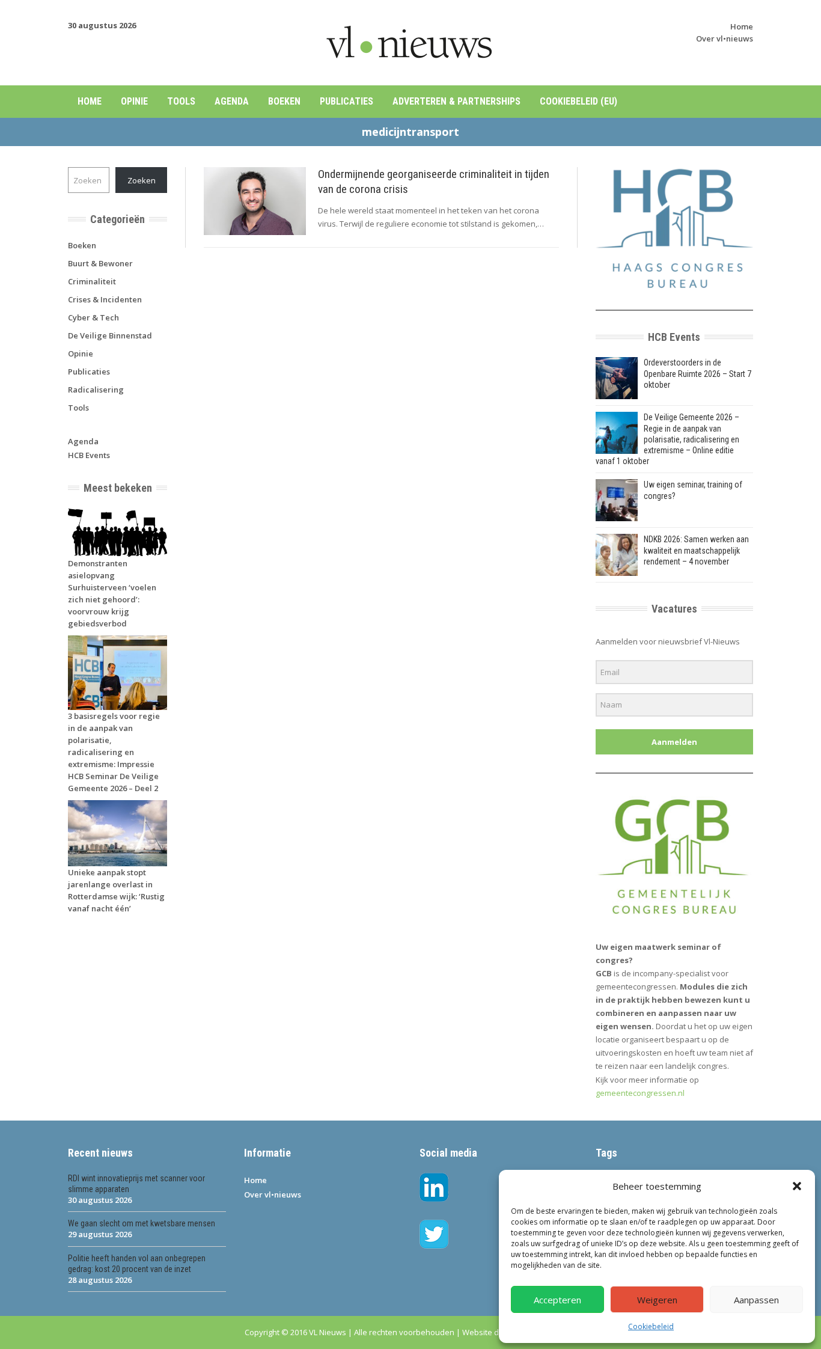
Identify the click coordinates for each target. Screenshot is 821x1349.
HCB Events (89, 455)
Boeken (284, 101)
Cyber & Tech (93, 317)
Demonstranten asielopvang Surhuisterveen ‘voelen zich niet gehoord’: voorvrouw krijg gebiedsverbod (112, 593)
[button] (797, 1186)
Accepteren (557, 1300)
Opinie (134, 101)
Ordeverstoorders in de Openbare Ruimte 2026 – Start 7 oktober (697, 373)
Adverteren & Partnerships (456, 101)
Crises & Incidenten (105, 299)
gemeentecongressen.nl (640, 1092)
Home (741, 26)
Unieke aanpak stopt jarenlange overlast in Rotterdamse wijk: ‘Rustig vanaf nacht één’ (116, 890)
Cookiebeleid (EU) (578, 101)
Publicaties (346, 101)
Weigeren (657, 1300)
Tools (181, 101)
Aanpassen (756, 1300)
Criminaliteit (92, 281)
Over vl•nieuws (724, 38)
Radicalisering (96, 389)
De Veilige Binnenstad (110, 335)
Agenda (232, 101)
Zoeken (141, 180)
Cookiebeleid (651, 1326)
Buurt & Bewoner (100, 263)
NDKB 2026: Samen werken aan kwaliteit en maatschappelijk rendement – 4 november (696, 550)
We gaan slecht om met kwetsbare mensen (141, 1223)
